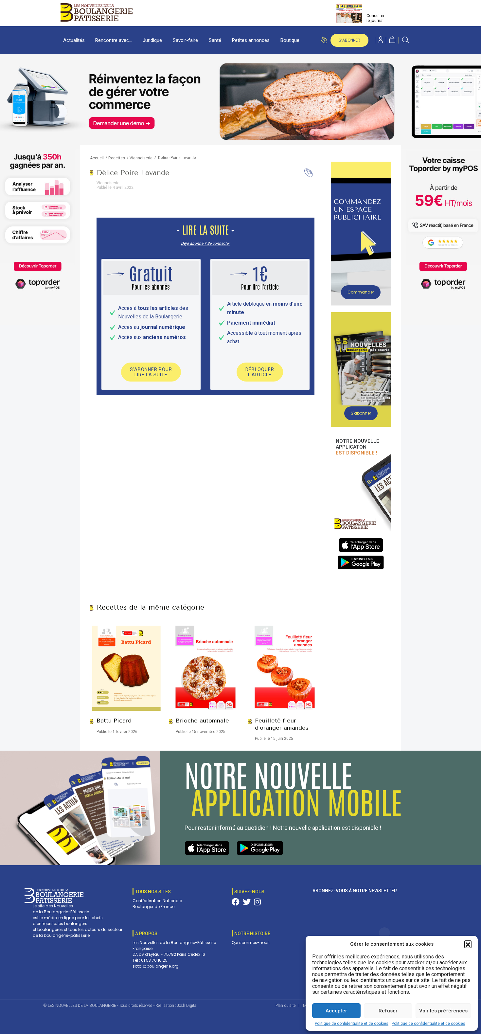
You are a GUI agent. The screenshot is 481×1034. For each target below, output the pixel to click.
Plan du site (285, 1005)
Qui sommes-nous (251, 942)
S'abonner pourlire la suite (151, 372)
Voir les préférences (443, 1011)
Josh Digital (187, 1005)
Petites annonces (251, 40)
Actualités (74, 40)
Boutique (289, 40)
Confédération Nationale (157, 900)
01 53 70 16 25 (154, 960)
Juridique (152, 40)
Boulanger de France (153, 906)
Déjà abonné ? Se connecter (205, 243)
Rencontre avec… (113, 40)
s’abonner (349, 40)
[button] (468, 944)
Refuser (388, 1011)
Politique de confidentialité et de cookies (351, 1023)
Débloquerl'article (259, 372)
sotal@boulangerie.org (156, 966)
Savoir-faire (185, 40)
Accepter (336, 1011)
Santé (215, 40)
